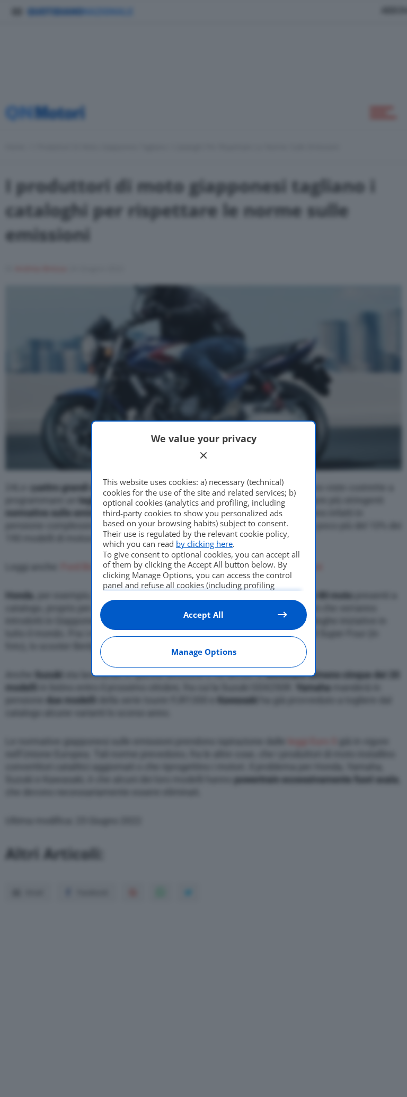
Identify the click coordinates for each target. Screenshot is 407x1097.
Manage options (203, 651)
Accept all (203, 614)
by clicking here (204, 543)
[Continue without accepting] (203, 455)
